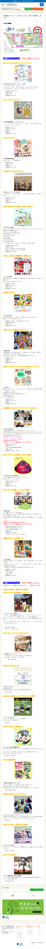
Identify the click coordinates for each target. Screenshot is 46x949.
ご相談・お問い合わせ (38, 8)
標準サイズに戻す (18, 1)
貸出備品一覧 (20, 934)
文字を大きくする (28, 1)
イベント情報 (30, 933)
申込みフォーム (7, 438)
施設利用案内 (28, 8)
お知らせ (19, 937)
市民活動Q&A (30, 932)
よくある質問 (20, 938)
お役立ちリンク (30, 934)
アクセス (15, 8)
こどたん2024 (23, 11)
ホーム (19, 11)
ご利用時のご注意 (21, 933)
